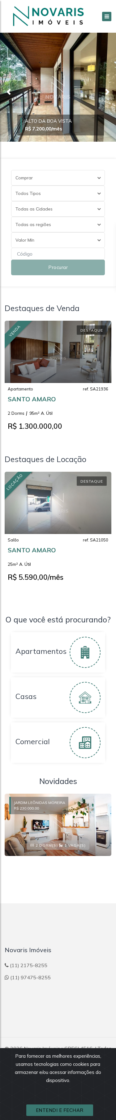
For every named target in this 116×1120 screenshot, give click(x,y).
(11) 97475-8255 (30, 977)
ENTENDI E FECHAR (60, 1110)
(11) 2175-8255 (28, 965)
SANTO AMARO (32, 399)
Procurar (58, 267)
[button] (8, 92)
